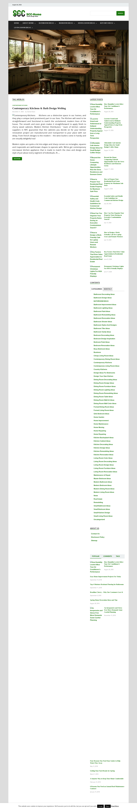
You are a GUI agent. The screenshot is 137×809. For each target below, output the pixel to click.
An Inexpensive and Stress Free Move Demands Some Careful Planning (113, 610)
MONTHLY (108, 289)
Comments (107, 556)
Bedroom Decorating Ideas (104, 335)
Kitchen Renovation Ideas (103, 455)
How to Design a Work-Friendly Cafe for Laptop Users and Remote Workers (113, 234)
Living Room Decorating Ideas (105, 461)
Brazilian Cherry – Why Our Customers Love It (106, 592)
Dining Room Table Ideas (103, 397)
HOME (16, 23)
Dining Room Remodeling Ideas (106, 393)
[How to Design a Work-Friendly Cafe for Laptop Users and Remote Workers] (96, 232)
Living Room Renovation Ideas (105, 472)
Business (97, 352)
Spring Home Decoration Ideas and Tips (103, 600)
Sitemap (94, 540)
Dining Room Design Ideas (104, 383)
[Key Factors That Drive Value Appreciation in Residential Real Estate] (96, 252)
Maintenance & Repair (102, 475)
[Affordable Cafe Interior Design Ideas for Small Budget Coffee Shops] (96, 143)
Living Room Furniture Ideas (104, 468)
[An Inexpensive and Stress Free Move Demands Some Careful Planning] (96, 608)
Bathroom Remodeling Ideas (104, 315)
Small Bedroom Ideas (102, 509)
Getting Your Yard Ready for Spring (102, 771)
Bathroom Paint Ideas (102, 311)
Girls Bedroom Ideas (101, 414)
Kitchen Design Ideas (102, 448)
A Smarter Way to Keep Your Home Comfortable (106, 779)
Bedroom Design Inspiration (104, 339)
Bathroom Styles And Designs (105, 325)
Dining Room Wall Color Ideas (105, 403)
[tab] (97, 289)
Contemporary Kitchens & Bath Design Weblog (39, 108)
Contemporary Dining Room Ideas (107, 359)
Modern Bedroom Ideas (103, 485)
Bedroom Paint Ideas (102, 342)
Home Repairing (100, 431)
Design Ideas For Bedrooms (104, 373)
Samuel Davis (31, 111)
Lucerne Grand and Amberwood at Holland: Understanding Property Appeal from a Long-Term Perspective (113, 123)
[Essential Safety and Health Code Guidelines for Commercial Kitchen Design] (96, 196)
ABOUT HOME (28, 23)
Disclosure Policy (97, 537)
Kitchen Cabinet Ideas (102, 441)
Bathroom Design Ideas (103, 298)
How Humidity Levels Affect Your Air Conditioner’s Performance (113, 106)
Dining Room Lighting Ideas (104, 390)
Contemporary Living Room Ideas (106, 366)
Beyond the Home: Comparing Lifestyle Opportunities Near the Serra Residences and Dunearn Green (114, 162)
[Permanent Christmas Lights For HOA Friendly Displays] (96, 266)
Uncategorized (99, 519)
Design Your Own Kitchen (103, 376)
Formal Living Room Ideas (104, 410)
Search (120, 13)
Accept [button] (100, 806)
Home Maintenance (101, 424)
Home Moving (99, 427)
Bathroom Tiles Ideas (102, 328)
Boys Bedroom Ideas (102, 349)
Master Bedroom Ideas (102, 478)
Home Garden (99, 417)
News (96, 495)
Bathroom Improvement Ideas (105, 304)
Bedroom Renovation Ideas (104, 345)
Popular (95, 556)
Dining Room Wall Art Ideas (104, 400)
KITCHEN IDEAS (106, 23)
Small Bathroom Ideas (102, 506)
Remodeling (98, 502)
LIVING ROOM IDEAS (22, 27)
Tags (118, 556)
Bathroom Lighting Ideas (103, 308)
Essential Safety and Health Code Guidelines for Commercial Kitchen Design (113, 198)
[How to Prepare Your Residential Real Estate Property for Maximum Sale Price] (96, 179)
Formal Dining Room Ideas (104, 407)
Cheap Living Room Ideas (103, 356)
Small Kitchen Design (102, 513)
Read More (16, 158)
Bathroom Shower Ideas (103, 321)
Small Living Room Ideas (103, 516)
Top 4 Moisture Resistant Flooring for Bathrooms (107, 584)
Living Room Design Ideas (104, 465)
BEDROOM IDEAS (66, 23)
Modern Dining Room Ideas (104, 489)
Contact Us (95, 534)
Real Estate (98, 499)
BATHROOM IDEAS (46, 23)
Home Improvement (101, 420)
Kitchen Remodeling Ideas (104, 451)
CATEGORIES (96, 289)
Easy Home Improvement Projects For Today (105, 576)
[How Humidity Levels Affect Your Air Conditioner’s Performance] (96, 104)
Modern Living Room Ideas (104, 492)
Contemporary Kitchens (19, 105)
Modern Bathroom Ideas (103, 482)
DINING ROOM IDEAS (86, 23)
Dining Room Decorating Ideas (105, 379)
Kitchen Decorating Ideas (103, 444)
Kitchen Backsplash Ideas (104, 437)
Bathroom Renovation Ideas (104, 318)
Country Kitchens (100, 369)
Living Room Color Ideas (103, 458)
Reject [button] (108, 806)
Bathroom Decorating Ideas (104, 294)
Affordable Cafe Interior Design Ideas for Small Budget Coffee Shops (112, 145)
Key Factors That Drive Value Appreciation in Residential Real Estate (114, 254)
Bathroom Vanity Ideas (102, 332)
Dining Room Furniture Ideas (105, 386)
